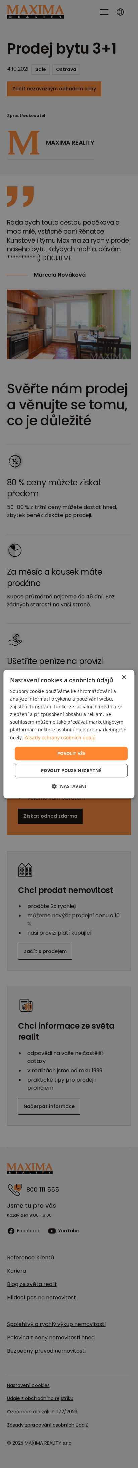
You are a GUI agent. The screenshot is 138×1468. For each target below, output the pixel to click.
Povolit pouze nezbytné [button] (71, 770)
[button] (69, 786)
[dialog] (68, 734)
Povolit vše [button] (71, 753)
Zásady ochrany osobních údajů (60, 738)
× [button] (123, 677)
